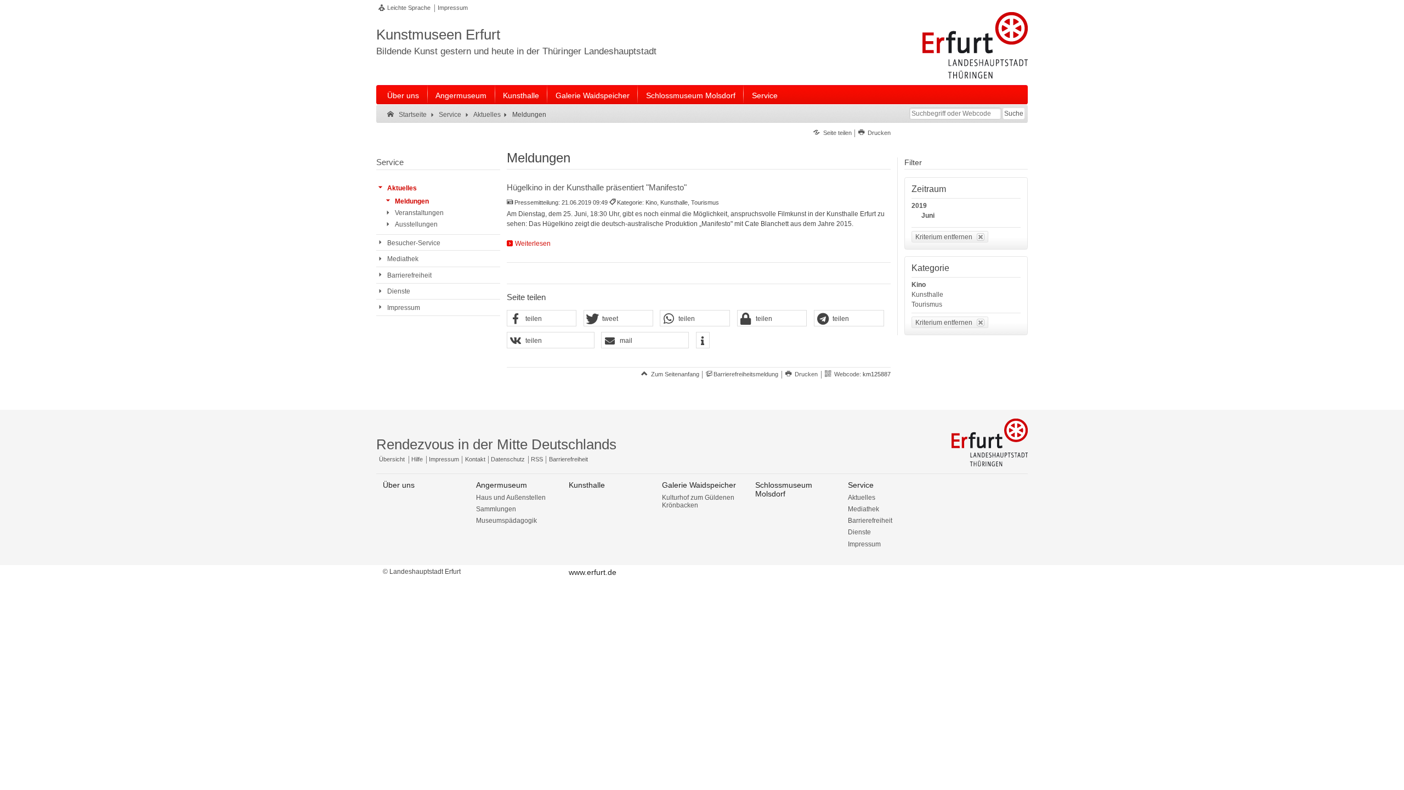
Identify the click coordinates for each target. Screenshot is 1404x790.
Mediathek (863, 509)
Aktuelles (861, 497)
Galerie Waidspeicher (593, 95)
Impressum (453, 7)
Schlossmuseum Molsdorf (690, 95)
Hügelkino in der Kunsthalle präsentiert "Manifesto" (597, 187)
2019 (919, 206)
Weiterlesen (533, 243)
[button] (541, 319)
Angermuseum (460, 95)
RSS (537, 459)
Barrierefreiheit (568, 459)
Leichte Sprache (409, 7)
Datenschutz (508, 459)
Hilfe (417, 459)
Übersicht (392, 459)
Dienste (859, 532)
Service (765, 95)
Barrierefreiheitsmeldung (746, 374)
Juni (928, 215)
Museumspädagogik (506, 520)
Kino (919, 285)
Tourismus (927, 304)
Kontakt (475, 459)
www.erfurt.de (592, 572)
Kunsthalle (521, 95)
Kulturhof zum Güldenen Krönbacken (698, 501)
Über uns (403, 95)
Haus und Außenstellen (511, 497)
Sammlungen (496, 509)
